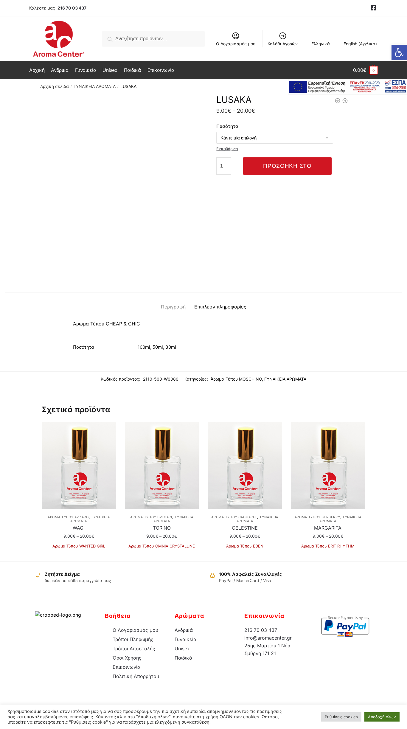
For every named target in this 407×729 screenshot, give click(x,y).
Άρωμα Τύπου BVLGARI (151, 517)
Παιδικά (183, 658)
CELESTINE (245, 528)
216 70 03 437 (72, 7)
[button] (399, 52)
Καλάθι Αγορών (283, 43)
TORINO (162, 528)
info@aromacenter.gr (268, 638)
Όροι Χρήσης (127, 658)
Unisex (182, 649)
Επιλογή (78, 554)
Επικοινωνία (126, 667)
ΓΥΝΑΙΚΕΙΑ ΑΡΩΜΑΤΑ (95, 86)
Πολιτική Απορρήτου (136, 676)
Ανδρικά (184, 630)
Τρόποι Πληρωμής (133, 639)
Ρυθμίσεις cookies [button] (341, 716)
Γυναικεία (185, 639)
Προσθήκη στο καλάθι (287, 169)
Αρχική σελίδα (54, 86)
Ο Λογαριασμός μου (235, 43)
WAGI (79, 528)
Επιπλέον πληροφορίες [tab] (220, 307)
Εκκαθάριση (227, 148)
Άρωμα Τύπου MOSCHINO (236, 378)
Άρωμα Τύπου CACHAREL (234, 517)
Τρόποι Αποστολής (134, 649)
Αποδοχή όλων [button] (382, 716)
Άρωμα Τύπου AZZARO (68, 517)
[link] (373, 8)
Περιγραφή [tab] (173, 307)
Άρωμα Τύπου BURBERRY (317, 517)
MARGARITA (327, 528)
